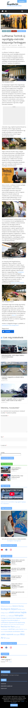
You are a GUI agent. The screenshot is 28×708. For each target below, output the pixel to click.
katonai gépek (14, 620)
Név (2, 437)
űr (5, 638)
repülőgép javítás (21, 31)
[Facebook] (6, 549)
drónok (23, 609)
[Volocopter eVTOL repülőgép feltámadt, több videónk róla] (6, 567)
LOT (19, 620)
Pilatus (9, 624)
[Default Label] (11, 647)
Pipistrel (18, 624)
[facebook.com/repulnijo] (6, 647)
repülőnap (11, 629)
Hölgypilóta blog (5, 620)
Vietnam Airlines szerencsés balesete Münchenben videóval (18, 561)
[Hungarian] (5, 657)
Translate (10, 661)
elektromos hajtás (18, 612)
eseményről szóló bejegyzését (10, 325)
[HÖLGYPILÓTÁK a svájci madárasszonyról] (6, 475)
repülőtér (4, 49)
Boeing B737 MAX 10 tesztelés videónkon (16, 576)
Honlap (2, 452)
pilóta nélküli (13, 624)
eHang (2, 612)
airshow (6, 606)
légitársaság (21, 622)
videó (22, 631)
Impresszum (4, 688)
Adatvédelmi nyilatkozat (6, 686)
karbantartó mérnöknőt (17, 283)
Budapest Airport (9, 608)
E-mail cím (4, 445)
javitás (20, 45)
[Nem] (26, 701)
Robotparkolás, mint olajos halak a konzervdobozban (13, 356)
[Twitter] (2, 549)
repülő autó (17, 627)
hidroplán (19, 615)
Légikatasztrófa (12, 622)
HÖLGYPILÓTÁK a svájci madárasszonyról (17, 476)
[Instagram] (11, 549)
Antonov (10, 606)
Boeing (8, 31)
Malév (2, 624)
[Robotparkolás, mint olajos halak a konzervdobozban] (14, 341)
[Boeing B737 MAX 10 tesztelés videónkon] (6, 575)
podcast (22, 624)
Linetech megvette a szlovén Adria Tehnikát (13, 378)
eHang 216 (6, 612)
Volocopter (17, 634)
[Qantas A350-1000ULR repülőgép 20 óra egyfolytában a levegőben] (6, 583)
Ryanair (21, 629)
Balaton (15, 606)
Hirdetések (3, 683)
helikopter (11, 616)
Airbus (4, 31)
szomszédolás (8, 631)
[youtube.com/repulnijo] (2, 647)
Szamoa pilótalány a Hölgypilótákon (16, 468)
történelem (16, 631)
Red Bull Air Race (8, 626)
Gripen (7, 615)
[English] (2, 657)
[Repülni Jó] (14, 1)
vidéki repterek (7, 634)
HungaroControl (6, 618)
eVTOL (3, 616)
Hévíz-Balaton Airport (19, 618)
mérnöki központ (13, 47)
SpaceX (2, 631)
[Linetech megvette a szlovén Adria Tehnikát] (14, 363)
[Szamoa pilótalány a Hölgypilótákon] (6, 467)
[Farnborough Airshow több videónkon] (6, 591)
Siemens (25, 629)
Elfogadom (14, 705)
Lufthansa (14, 31)
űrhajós (8, 638)
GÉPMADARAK (4, 675)
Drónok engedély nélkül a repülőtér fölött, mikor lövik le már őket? (13, 399)
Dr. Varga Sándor (13, 45)
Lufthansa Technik (5, 47)
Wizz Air (14, 315)
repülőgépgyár (4, 629)
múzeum (6, 624)
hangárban (21, 272)
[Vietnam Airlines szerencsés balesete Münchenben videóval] (6, 559)
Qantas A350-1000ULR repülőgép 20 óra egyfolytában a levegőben (17, 585)
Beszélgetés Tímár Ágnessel (14, 540)
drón (19, 609)
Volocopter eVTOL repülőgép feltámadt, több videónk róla (18, 569)
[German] (4, 657)
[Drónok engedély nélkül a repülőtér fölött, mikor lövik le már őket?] (14, 384)
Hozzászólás (4, 415)
